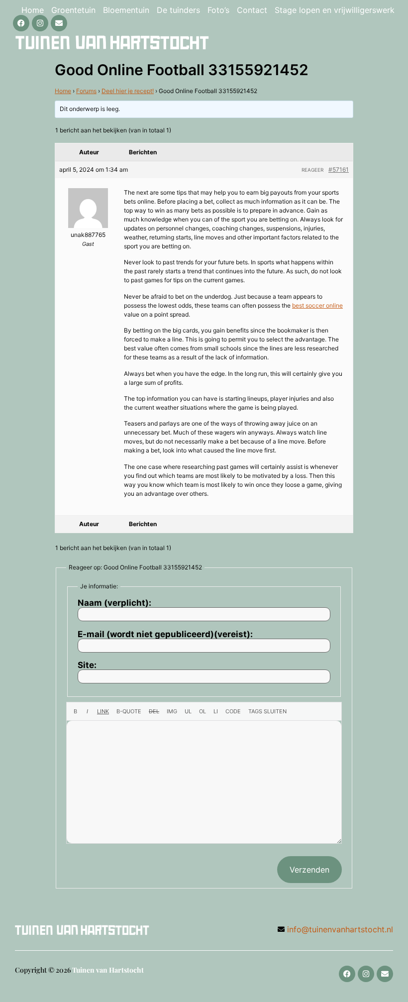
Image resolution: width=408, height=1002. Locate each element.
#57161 (338, 169)
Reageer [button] (312, 170)
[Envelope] (59, 23)
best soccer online (317, 305)
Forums (86, 91)
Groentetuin (73, 10)
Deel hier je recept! (128, 91)
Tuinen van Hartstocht (108, 970)
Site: (87, 665)
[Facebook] (21, 23)
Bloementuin (126, 10)
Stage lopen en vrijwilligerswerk (335, 10)
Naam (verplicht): (114, 603)
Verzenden (309, 870)
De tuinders (178, 10)
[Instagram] (40, 23)
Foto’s (218, 10)
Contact (252, 10)
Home (32, 10)
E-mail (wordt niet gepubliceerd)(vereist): (165, 634)
